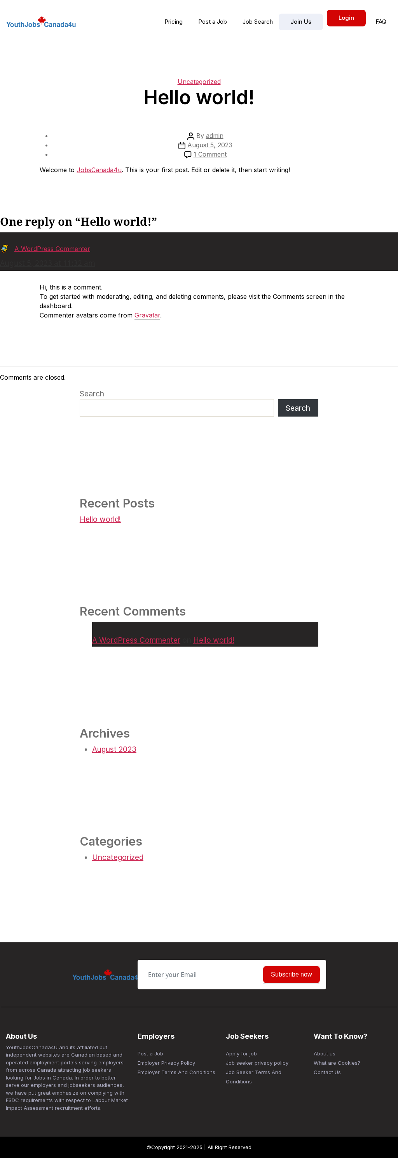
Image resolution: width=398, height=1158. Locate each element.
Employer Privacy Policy (166, 1063)
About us (324, 1053)
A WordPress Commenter (136, 640)
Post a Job (212, 21)
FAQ (380, 21)
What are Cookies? (337, 1063)
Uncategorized (199, 81)
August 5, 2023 (209, 145)
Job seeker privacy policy (257, 1063)
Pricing (173, 21)
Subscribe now (291, 974)
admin (214, 136)
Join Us (300, 21)
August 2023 (114, 749)
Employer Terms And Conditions (176, 1072)
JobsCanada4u (99, 170)
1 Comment (210, 154)
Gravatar (147, 315)
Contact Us (327, 1072)
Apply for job (241, 1053)
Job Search (258, 21)
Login (346, 17)
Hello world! (100, 519)
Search (92, 393)
